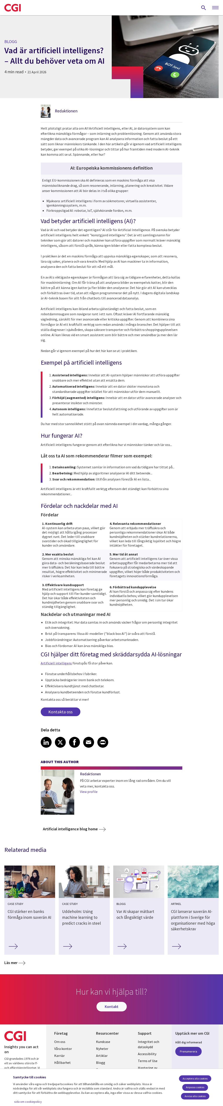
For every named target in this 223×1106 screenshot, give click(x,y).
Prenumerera (188, 1051)
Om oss (59, 1041)
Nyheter (102, 1048)
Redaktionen (66, 110)
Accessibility (147, 1054)
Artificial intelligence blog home (70, 828)
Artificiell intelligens (56, 663)
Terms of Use (147, 1061)
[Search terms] (203, 7)
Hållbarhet (62, 1062)
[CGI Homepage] (12, 7)
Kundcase (103, 1041)
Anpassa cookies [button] (195, 1087)
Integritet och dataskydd (148, 1044)
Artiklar (102, 1055)
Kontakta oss (60, 711)
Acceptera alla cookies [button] (195, 1078)
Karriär (59, 1055)
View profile (89, 791)
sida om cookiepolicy (28, 1102)
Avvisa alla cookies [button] (195, 1096)
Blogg (100, 1062)
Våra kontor (63, 1048)
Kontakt (111, 1006)
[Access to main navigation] (215, 8)
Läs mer (10, 962)
